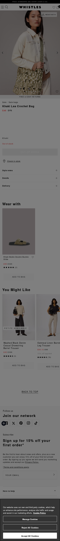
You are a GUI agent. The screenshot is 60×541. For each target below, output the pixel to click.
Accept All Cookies (30, 536)
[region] (30, 520)
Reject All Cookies (30, 527)
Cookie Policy (39, 513)
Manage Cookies (30, 519)
